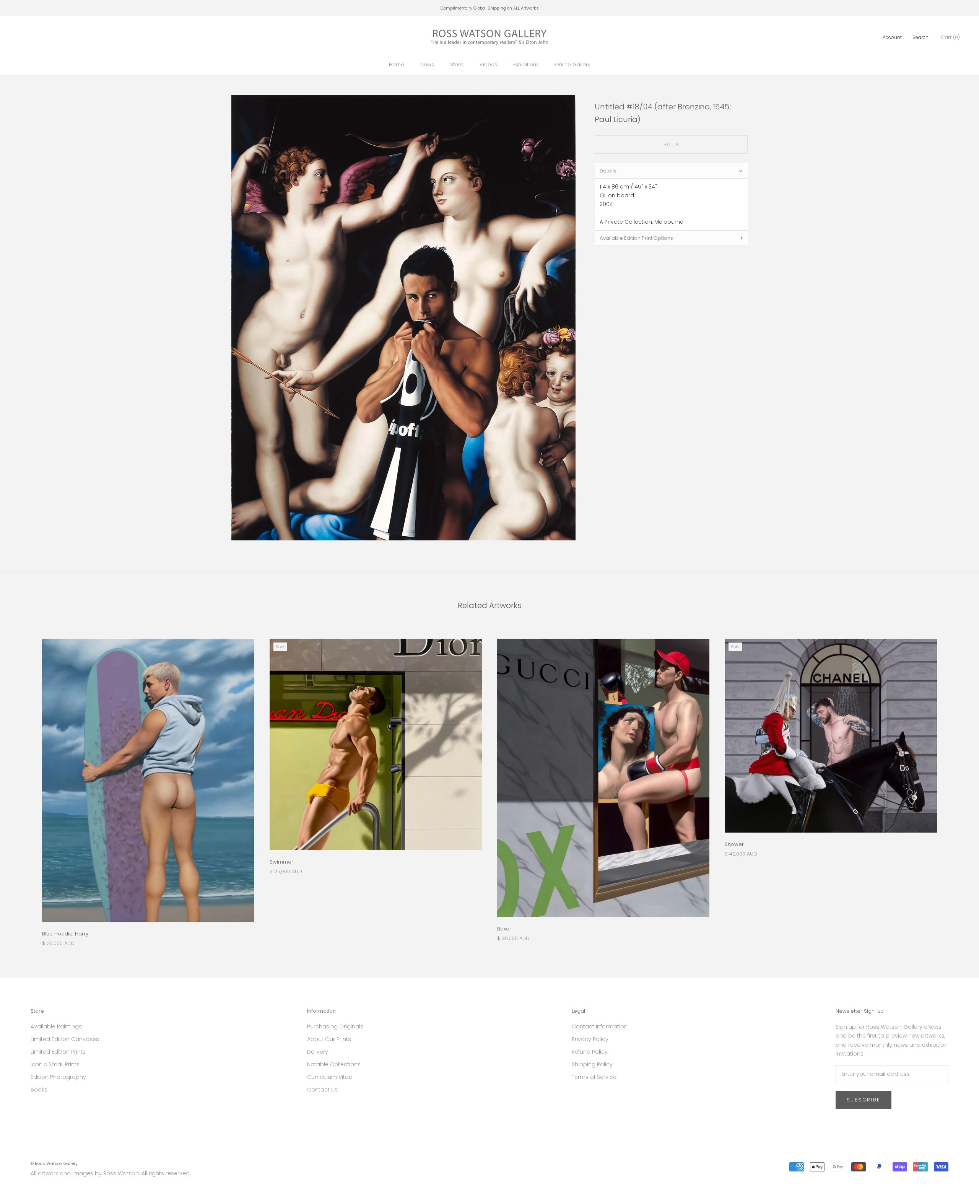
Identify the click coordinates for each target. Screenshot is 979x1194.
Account (892, 37)
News (427, 64)
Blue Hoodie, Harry (65, 933)
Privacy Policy (590, 1039)
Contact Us (322, 1089)
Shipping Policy (592, 1064)
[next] (955, 784)
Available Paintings (56, 1026)
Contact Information (600, 1026)
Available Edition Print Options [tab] (636, 238)
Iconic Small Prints (55, 1064)
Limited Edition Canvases (65, 1039)
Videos (488, 64)
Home (396, 64)
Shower (734, 844)
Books (39, 1089)
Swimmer (281, 861)
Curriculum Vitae (329, 1077)
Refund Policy (590, 1052)
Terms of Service (594, 1077)
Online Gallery (572, 64)
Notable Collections (334, 1064)
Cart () (950, 37)
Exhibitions (526, 64)
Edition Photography (58, 1077)
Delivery (317, 1052)
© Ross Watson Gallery (54, 1163)
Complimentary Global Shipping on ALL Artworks (490, 8)
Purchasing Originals (335, 1026)
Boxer (504, 928)
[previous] (24, 784)
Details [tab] (608, 170)
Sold (671, 144)
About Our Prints (329, 1039)
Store (456, 64)
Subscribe (863, 1099)
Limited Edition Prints (58, 1052)
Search (920, 37)
